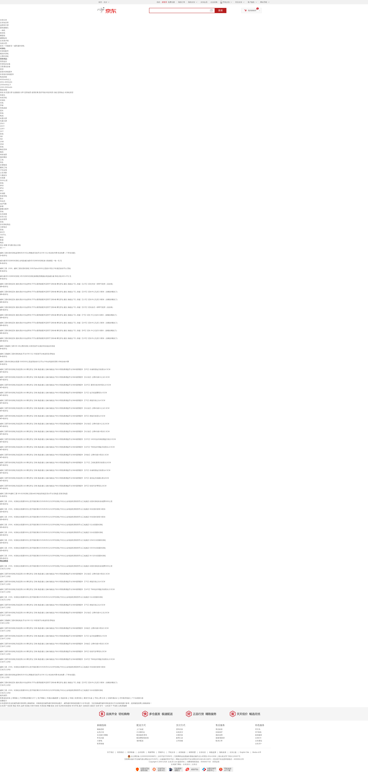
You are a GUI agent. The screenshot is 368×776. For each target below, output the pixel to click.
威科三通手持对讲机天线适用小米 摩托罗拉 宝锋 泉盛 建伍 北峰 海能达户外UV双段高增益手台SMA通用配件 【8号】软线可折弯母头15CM (53, 486)
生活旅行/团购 (102, 735)
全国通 (2, 178)
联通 (1, 240)
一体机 (2, 30)
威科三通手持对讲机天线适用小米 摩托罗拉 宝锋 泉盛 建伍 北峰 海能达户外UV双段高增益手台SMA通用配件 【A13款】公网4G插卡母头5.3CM (55, 431)
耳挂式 (2, 201)
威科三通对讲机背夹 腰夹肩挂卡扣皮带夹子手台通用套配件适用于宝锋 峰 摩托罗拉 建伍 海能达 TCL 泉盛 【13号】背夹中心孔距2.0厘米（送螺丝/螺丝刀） (59, 338)
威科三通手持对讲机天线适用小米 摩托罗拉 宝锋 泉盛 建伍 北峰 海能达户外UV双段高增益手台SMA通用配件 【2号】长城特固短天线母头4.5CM (55, 470)
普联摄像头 (4, 28)
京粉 (56, 706)
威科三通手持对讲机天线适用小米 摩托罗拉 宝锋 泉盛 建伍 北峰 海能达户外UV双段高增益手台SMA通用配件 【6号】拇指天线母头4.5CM (52, 416)
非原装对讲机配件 (7, 74)
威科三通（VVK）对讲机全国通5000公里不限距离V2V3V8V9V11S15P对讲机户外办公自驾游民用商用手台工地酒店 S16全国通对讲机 (51, 532)
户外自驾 (3, 170)
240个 (2, 126)
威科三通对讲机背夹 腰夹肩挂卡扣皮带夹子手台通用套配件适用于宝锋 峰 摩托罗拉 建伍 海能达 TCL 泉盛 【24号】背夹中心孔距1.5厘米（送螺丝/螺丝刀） (59, 323)
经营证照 (215, 762)
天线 (1, 103)
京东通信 (258, 741)
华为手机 (75, 706)
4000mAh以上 (5, 80)
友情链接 (182, 752)
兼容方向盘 (88, 698)
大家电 (99, 741)
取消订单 (219, 741)
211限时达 (141, 732)
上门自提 (140, 729)
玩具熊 (61, 706)
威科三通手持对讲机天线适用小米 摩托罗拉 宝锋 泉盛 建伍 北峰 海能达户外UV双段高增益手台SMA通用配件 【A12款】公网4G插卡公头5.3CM (55, 377)
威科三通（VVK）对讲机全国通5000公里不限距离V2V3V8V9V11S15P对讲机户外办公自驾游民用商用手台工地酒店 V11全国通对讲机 (51, 525)
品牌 (22, 706)
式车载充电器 (124, 698)
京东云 (194, 764)
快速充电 (3, 196)
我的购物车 (252, 10)
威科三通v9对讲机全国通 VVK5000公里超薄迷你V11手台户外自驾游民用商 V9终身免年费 (34, 362)
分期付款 (179, 735)
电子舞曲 (41, 698)
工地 (1, 160)
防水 (1, 199)
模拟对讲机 (4, 54)
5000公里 (3, 180)
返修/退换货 (220, 738)
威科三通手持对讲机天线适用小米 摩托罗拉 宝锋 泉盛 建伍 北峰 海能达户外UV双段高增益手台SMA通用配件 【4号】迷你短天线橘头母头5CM (54, 478)
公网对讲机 (4, 56)
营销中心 (161, 752)
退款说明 (219, 735)
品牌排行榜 (4, 25)
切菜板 (27, 706)
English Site (244, 752)
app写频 (3, 204)
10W (2, 142)
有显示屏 (3, 118)
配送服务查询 (142, 735)
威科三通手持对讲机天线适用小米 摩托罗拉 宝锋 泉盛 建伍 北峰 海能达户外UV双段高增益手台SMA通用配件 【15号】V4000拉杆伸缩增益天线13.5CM (58, 439)
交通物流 (3, 165)
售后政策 (219, 729)
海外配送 (140, 741)
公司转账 (179, 741)
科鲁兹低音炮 (5, 698)
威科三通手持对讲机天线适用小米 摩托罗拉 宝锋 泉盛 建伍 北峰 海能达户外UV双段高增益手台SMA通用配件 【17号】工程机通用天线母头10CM (55, 463)
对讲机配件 (4, 51)
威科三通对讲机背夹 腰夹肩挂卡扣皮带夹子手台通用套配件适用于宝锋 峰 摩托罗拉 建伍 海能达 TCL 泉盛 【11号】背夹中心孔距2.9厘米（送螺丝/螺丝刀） (59, 299)
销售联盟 (192, 752)
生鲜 (97, 706)
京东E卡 (258, 738)
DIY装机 (258, 732)
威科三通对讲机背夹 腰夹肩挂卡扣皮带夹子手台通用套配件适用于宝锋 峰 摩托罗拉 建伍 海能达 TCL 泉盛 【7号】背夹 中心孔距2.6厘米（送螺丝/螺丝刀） (59, 315)
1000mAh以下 (5, 85)
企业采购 (213, 2)
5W (1, 139)
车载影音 (8, 46)
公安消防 (3, 173)
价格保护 (219, 732)
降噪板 (15, 698)
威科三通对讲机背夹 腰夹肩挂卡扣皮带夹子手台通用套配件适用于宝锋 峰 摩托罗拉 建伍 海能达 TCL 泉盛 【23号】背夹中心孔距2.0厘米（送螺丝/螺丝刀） (59, 292)
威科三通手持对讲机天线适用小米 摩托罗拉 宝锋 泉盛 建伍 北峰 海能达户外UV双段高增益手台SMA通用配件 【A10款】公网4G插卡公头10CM (54, 424)
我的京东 (191, 2)
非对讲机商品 (5, 224)
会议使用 (3, 219)
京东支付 (186, 764)
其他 (1, 113)
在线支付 (179, 732)
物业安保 (3, 149)
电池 (1, 116)
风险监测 (212, 752)
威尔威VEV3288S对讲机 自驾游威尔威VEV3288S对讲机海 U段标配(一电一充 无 (31, 261)
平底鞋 (115, 706)
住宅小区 (3, 217)
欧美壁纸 (67, 706)
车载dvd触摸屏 (52, 698)
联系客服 (100, 744)
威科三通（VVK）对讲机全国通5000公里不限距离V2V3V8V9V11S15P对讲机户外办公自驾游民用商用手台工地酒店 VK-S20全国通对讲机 (53, 556)
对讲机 (2, 100)
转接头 (2, 95)
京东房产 (3, 706)
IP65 (2, 186)
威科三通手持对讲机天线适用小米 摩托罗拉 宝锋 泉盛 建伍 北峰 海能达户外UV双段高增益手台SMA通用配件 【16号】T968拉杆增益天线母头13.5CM (57, 447)
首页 (1, 46)
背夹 (1, 111)
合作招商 (141, 752)
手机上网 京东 (100, 698)
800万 (2, 232)
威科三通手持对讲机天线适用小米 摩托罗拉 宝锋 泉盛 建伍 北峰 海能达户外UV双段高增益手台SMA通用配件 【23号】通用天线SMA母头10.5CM (55, 385)
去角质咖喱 (122, 706)
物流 (1, 152)
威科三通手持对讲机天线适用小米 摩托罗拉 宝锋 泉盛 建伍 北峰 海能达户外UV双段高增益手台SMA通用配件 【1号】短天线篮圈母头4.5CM (53, 393)
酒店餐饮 (3, 157)
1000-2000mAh (6, 87)
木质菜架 (43, 706)
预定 (14, 706)
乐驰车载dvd (112, 698)
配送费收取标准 (143, 738)
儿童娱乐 (3, 175)
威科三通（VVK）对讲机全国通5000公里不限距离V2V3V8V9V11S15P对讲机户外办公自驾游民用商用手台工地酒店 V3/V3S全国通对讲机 (53, 548)
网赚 (48, 706)
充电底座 (3, 108)
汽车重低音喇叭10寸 (28, 698)
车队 (1, 162)
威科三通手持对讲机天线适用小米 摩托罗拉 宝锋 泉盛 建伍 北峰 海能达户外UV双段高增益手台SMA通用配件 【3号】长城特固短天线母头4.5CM (55, 369)
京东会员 (204, 2)
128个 (2, 129)
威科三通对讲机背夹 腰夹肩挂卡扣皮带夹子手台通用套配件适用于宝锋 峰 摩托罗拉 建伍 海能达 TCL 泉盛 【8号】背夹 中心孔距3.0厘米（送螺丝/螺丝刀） (59, 331)
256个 (2, 124)
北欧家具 (86, 706)
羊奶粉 (36, 706)
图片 (80, 706)
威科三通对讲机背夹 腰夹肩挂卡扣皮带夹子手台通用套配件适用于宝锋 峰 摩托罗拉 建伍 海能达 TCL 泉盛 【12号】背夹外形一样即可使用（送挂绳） (57, 284)
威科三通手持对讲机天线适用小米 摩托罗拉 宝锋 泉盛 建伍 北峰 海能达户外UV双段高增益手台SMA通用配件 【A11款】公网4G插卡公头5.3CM (54, 408)
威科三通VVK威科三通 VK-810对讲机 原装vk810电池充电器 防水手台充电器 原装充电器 (34, 494)
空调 (32, 706)
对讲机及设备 (5, 64)
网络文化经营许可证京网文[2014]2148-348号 (193, 759)
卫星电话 (3, 227)
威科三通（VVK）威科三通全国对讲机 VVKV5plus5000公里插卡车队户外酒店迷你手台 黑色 (35, 268)
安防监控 (3, 61)
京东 (116, 11)
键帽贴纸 (3, 38)
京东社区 (202, 752)
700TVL (3, 235)
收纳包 (2, 33)
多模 (1, 206)
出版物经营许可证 (167, 759)
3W (1, 136)
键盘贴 (2, 36)
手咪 (1, 105)
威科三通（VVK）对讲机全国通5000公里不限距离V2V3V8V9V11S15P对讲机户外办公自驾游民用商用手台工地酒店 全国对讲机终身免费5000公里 (56, 501)
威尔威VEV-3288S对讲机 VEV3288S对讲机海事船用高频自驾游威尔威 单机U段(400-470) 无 (35, 276)
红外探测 (3, 214)
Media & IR (256, 752)
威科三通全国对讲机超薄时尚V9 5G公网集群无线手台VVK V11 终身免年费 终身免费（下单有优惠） (38, 253)
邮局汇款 (179, 738)
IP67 (2, 191)
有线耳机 (3, 98)
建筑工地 (3, 168)
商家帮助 (151, 752)
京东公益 (233, 752)
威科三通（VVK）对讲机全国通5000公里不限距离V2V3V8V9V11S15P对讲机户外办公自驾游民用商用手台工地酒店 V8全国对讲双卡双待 (52, 509)
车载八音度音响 (76, 698)
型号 (101, 706)
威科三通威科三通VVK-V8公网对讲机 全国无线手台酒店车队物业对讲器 (27, 346)
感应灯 (92, 706)
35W (2, 144)
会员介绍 (100, 732)
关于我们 (110, 752)
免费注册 (171, 2)
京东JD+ (258, 744)
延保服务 (258, 735)
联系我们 (120, 752)
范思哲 (10, 706)
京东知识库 (4, 23)
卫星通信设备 (5, 67)
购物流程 (100, 729)
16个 (2, 131)
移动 (1, 237)
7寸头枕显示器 (137, 698)
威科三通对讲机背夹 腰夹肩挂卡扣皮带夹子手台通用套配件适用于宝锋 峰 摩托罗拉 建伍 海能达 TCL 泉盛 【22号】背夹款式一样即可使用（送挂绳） (57, 307)
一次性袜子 (107, 706)
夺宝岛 (257, 729)
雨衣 (18, 706)
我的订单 (181, 2)
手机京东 (226, 2)
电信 (1, 243)
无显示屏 (3, 121)
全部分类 (3, 20)
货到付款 (179, 729)
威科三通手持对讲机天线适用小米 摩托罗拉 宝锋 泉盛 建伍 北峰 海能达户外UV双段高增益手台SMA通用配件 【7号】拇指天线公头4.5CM (52, 400)
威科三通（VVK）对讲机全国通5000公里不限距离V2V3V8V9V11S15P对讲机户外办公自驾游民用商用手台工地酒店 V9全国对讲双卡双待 (52, 517)
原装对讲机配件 (6, 72)
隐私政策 (222, 752)
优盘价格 (64, 698)
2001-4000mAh (6, 82)
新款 (52, 706)
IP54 (2, 188)
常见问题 (100, 738)
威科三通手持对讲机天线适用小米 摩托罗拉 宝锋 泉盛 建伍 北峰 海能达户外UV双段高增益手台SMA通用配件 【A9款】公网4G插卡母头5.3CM (54, 455)
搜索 (220, 10)
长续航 (2, 193)
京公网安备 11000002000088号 (143, 756)
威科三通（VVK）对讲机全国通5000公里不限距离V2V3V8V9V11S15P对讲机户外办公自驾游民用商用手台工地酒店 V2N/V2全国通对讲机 (53, 540)
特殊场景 (3, 155)
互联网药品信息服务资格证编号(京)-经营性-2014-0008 (195, 756)
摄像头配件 (4, 209)
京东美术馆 (4, 41)
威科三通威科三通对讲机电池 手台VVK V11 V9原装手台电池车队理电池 (27, 354)
